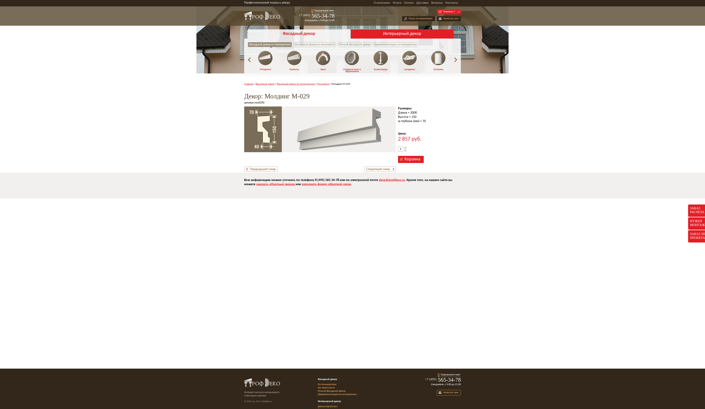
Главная (248, 84)
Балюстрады (381, 69)
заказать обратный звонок (276, 184)
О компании (382, 2)
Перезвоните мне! (324, 10)
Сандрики (409, 69)
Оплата (409, 2)
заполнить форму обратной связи (326, 184)
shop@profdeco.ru (392, 180)
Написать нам (450, 18)
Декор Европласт (328, 406)
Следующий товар (378, 169)
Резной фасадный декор (354, 44)
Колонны (438, 69)
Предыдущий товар (263, 169)
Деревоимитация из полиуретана (395, 44)
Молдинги (265, 69)
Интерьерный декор (402, 34)
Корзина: (449, 11)
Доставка (422, 2)
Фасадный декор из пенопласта (315, 44)
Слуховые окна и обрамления (352, 70)
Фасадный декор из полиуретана (270, 44)
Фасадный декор (299, 34)
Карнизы (294, 69)
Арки (323, 69)
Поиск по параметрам (420, 18)
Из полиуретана (327, 384)
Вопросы (437, 2)
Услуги (397, 2)
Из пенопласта (326, 387)
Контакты (452, 2)
